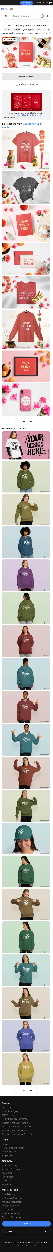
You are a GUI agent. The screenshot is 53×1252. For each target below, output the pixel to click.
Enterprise (7, 1173)
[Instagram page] (17, 1245)
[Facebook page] (22, 1245)
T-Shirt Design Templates (15, 1119)
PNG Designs (8, 1115)
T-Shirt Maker (9, 1209)
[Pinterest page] (26, 1245)
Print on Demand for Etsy (15, 1130)
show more (9, 117)
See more (26, 421)
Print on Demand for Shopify (17, 1134)
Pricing (5, 1144)
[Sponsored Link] (26, 102)
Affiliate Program (11, 1169)
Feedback (7, 1184)
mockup (7, 29)
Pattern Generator (11, 1217)
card (39, 29)
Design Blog (8, 1107)
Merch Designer (10, 1194)
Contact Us (8, 1180)
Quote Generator (11, 1213)
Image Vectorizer (11, 1205)
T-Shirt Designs (10, 1111)
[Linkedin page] (35, 1245)
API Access (7, 1176)
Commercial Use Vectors (15, 1122)
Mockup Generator (12, 1201)
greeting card (28, 29)
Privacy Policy (9, 1151)
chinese (17, 29)
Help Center (8, 1155)
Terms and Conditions (14, 1147)
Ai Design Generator (12, 1198)
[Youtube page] (31, 1245)
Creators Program (11, 1165)
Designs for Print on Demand (17, 1126)
